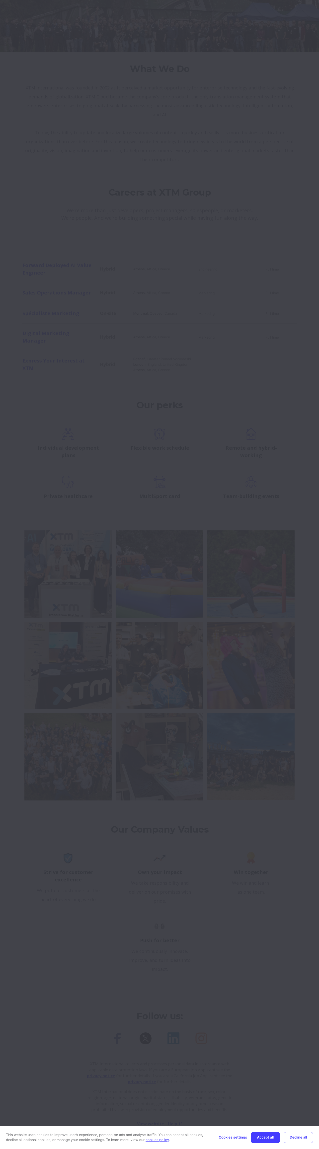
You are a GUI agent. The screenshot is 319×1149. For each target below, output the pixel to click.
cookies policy (157, 1140)
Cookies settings (233, 1137)
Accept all (265, 1137)
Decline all (298, 1137)
